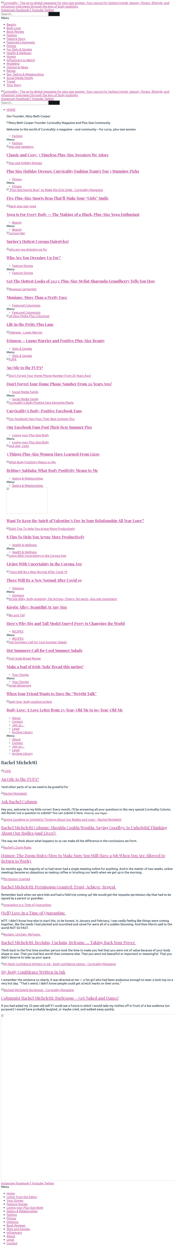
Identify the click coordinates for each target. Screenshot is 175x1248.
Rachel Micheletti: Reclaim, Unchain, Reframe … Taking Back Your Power (68, 942)
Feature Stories (22, 265)
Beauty (11, 24)
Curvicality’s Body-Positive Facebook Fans (44, 410)
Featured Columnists (21, 42)
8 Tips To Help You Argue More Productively (45, 536)
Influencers (14, 1232)
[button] (87, 18)
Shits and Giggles (18, 1229)
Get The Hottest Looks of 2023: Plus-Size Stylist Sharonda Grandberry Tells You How (81, 280)
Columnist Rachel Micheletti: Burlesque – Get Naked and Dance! (60, 998)
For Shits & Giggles (19, 49)
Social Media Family (20, 78)
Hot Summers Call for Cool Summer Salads (44, 650)
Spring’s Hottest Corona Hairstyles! (38, 241)
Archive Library (22, 732)
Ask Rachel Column (19, 801)
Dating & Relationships (27, 478)
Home (11, 1193)
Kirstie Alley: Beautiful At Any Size (37, 607)
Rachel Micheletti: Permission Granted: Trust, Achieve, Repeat (58, 886)
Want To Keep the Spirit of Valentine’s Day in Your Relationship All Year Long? (75, 520)
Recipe (11, 70)
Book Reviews (16, 1225)
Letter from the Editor (22, 1197)
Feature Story (16, 38)
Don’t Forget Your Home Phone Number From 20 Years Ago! (59, 383)
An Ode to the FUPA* (25, 367)
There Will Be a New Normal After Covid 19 (44, 580)
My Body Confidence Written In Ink (33, 972)
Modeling (13, 63)
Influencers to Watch (21, 60)
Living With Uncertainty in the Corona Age (44, 563)
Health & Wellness (19, 53)
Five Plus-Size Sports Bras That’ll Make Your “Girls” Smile (58, 198)
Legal (16, 728)
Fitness (11, 45)
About (16, 718)
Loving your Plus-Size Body (30, 435)
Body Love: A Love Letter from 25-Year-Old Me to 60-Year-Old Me (65, 709)
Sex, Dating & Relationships (25, 74)
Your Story (14, 85)
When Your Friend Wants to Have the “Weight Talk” (52, 693)
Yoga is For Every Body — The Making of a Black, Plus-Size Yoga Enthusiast (73, 214)
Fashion (12, 35)
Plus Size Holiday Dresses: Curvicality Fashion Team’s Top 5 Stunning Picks (73, 171)
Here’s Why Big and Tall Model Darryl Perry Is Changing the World (66, 623)
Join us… (18, 725)
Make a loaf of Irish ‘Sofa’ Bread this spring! (45, 666)
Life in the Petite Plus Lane (30, 324)
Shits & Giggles (22, 348)
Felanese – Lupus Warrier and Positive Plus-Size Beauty (56, 340)
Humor (11, 56)
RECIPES (18, 631)
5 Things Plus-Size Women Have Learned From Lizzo (53, 454)
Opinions (18, 588)
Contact (17, 721)
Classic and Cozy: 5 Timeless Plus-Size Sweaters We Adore (58, 154)
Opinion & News (17, 67)
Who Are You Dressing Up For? (34, 257)
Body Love (14, 28)
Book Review (15, 31)
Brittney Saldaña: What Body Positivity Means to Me (52, 470)
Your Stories (20, 674)
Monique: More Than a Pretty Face (37, 297)
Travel (11, 81)
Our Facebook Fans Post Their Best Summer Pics (49, 427)
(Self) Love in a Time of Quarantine (33, 913)
